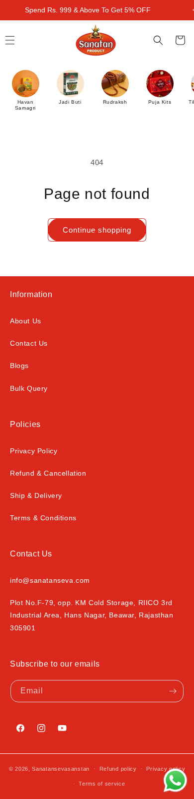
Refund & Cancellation (48, 473)
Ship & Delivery (36, 495)
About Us (25, 321)
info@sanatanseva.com (50, 580)
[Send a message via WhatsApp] (175, 780)
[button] (158, 40)
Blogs (19, 365)
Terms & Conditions (43, 518)
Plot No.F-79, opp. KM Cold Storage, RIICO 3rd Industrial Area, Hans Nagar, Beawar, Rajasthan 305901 (92, 615)
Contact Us (29, 343)
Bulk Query (29, 388)
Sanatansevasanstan (61, 768)
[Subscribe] (173, 691)
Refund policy (118, 769)
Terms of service (102, 784)
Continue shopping (97, 230)
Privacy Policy (33, 451)
